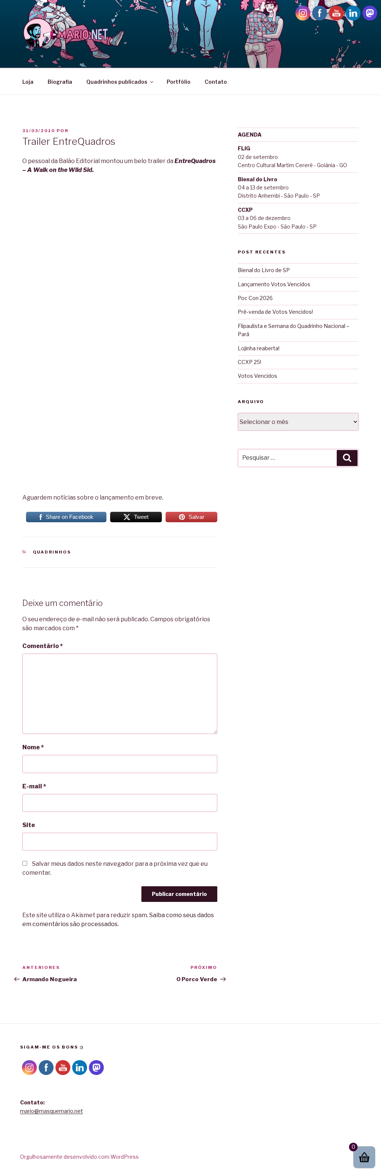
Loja (27, 82)
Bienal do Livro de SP (264, 270)
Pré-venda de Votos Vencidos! (275, 312)
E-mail (34, 786)
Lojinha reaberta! (258, 348)
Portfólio (178, 82)
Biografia (60, 82)
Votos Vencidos (257, 376)
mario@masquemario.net (51, 1111)
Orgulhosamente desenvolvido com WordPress (79, 1157)
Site (28, 825)
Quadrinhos (52, 552)
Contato (216, 82)
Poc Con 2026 (255, 298)
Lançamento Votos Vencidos (274, 284)
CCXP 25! (249, 362)
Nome (33, 747)
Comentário (42, 646)
